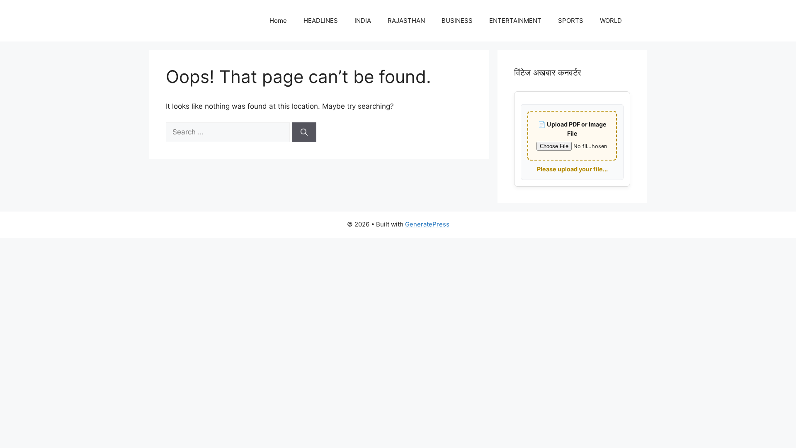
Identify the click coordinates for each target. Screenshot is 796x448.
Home (278, 20)
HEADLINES (320, 20)
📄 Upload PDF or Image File (572, 129)
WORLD (611, 20)
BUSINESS (457, 20)
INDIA (362, 20)
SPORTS (570, 20)
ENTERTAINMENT (515, 20)
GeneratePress (427, 224)
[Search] (304, 132)
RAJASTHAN (406, 20)
